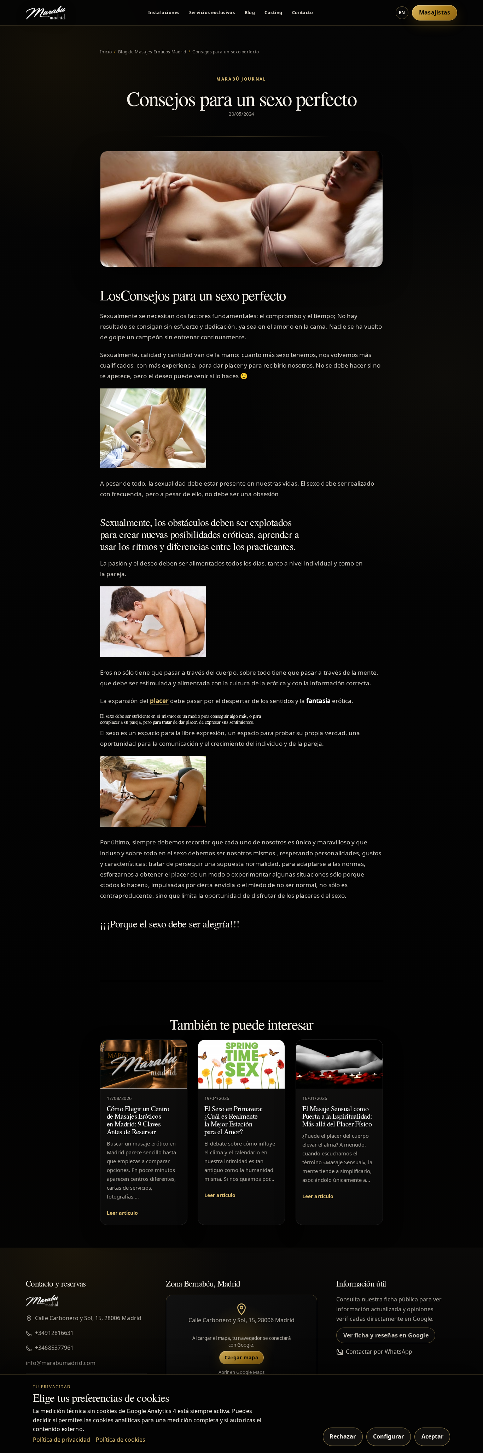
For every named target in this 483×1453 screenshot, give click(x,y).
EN (402, 13)
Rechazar (343, 1436)
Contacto (302, 13)
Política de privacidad (61, 1439)
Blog (250, 13)
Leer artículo (122, 1212)
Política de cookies (121, 1439)
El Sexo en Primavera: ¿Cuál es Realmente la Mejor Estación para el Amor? (233, 1120)
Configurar (388, 1436)
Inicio (106, 52)
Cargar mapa (241, 1357)
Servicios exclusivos (212, 13)
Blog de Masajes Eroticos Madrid (152, 52)
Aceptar (432, 1436)
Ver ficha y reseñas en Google (386, 1335)
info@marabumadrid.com (60, 1363)
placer (159, 701)
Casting (273, 13)
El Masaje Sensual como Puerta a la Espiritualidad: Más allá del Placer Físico (337, 1116)
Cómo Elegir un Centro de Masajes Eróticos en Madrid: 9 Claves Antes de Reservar (138, 1120)
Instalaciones (164, 13)
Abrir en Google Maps (242, 1372)
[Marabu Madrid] (45, 12)
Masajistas (434, 12)
